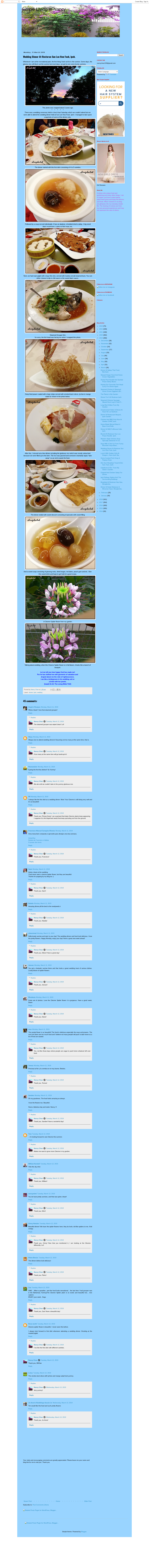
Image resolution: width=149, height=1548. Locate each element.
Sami (30, 869)
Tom (30, 1134)
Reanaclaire (32, 767)
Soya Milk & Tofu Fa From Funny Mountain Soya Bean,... (112, 444)
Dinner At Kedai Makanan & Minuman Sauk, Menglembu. (111, 488)
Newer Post (28, 1501)
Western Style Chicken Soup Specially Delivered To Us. (110, 439)
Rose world (32, 1324)
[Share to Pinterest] (60, 689)
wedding (39, 692)
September (105, 349)
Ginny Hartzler (33, 1223)
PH (29, 796)
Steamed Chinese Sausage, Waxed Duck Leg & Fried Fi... (111, 401)
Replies (33, 717)
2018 (101, 499)
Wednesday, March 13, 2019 (56, 1387)
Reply (30, 713)
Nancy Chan (38, 721)
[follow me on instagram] (106, 287)
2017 (101, 502)
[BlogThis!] (53, 689)
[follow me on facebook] (105, 295)
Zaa (29, 1287)
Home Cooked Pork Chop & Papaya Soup (110, 459)
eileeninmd (32, 933)
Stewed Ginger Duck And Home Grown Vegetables (111, 376)
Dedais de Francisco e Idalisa (38, 840)
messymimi (32, 1194)
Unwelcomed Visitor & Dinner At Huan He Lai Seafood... (111, 411)
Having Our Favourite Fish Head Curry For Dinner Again (112, 385)
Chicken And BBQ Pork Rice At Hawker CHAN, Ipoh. (111, 420)
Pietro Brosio (33, 1258)
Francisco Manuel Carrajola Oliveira (41, 831)
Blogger (83, 1531)
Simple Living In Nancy (44, 9)
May (102, 361)
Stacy (30, 737)
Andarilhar (31, 838)
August (103, 352)
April (103, 364)
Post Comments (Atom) (41, 1505)
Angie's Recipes (34, 707)
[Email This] (51, 689)
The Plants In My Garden (109, 394)
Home (58, 1501)
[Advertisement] (64, 42)
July (102, 355)
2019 (101, 338)
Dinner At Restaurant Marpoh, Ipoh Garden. (111, 415)
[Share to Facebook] (58, 689)
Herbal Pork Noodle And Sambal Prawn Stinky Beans (112, 380)
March (103, 367)
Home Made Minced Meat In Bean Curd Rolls (110, 425)
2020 (101, 335)
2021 (101, 332)
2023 (101, 326)
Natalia (30, 903)
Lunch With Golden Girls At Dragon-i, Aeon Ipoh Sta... (110, 454)
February (104, 492)
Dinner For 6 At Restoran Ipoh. (111, 397)
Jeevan (31, 965)
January (104, 495)
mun (30, 1029)
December (105, 340)
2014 (101, 511)
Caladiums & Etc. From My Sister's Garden (110, 468)
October (104, 346)
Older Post (88, 1501)
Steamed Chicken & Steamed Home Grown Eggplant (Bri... (111, 390)
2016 (101, 505)
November (105, 343)
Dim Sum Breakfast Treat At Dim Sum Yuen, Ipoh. (112, 464)
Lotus (30, 1373)
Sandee (31, 1095)
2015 (101, 508)
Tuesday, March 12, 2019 (55, 721)
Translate (113, 74)
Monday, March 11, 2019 (49, 707)
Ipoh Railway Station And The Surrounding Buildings (111, 478)
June (103, 358)
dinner (31, 692)
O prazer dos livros (34, 842)
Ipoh (35, 692)
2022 (101, 329)
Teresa (30, 1065)
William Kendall (34, 1164)
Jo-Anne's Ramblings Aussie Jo (40, 1403)
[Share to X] (55, 689)
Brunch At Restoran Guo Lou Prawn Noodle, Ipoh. (111, 435)
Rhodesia (31, 997)
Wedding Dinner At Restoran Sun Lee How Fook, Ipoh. (112, 449)
